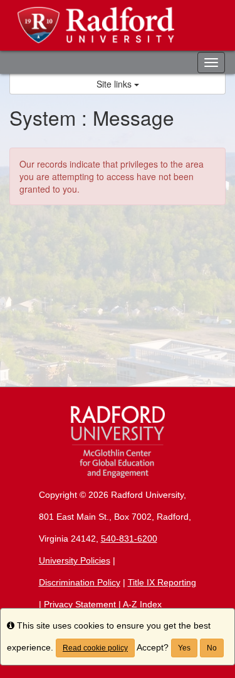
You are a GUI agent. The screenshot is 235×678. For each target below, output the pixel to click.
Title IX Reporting (162, 582)
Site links (115, 84)
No (212, 648)
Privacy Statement (80, 604)
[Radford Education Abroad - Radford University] (117, 25)
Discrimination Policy (79, 582)
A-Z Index (142, 604)
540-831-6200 (129, 539)
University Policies (74, 560)
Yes (184, 648)
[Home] (117, 442)
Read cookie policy (95, 648)
